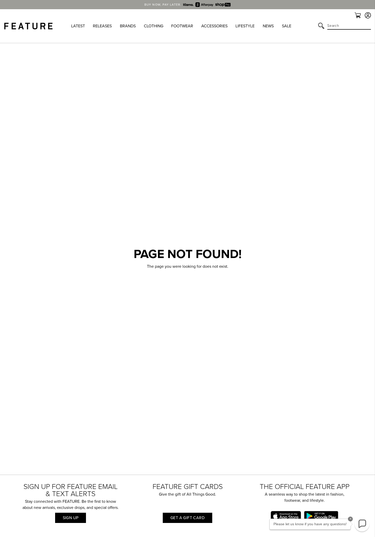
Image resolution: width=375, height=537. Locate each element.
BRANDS (128, 26)
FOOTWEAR (182, 26)
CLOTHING (153, 26)
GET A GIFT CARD (187, 517)
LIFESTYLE (245, 26)
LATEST (78, 26)
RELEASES (102, 26)
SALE (286, 26)
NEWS (268, 26)
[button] (362, 524)
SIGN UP (71, 517)
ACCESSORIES (214, 26)
